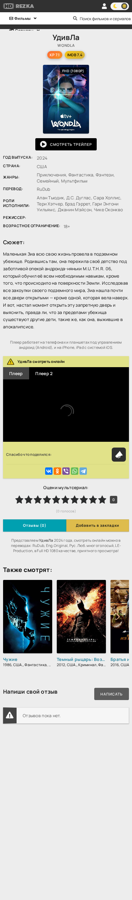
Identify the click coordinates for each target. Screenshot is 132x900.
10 (102, 499)
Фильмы (22, 18)
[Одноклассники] (57, 471)
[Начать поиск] (75, 18)
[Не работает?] (119, 455)
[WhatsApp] (74, 471)
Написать (111, 694)
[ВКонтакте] (48, 471)
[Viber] (66, 471)
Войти (104, 6)
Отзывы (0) (34, 525)
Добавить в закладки (97, 525)
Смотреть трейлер (71, 144)
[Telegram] (83, 471)
